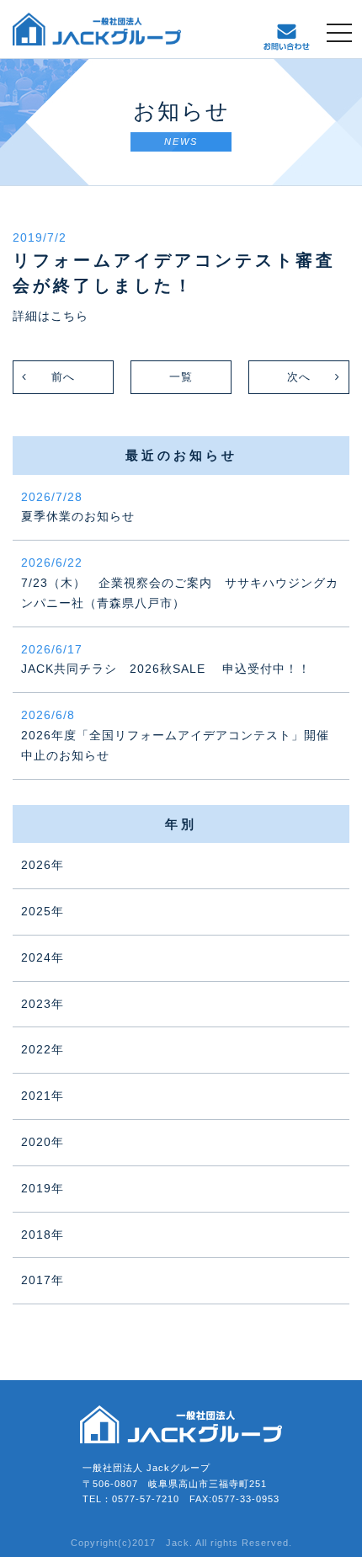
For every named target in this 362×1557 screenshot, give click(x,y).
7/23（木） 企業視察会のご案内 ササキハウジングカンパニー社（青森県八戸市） (179, 583)
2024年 (42, 957)
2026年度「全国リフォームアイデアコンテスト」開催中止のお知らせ (175, 735)
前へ (63, 377)
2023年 (42, 1003)
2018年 (42, 1234)
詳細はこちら (50, 316)
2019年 (42, 1188)
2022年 (42, 1049)
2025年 (42, 911)
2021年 (42, 1095)
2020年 (42, 1142)
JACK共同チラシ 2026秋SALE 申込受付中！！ (166, 659)
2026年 (42, 865)
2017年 (42, 1280)
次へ (299, 377)
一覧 (181, 377)
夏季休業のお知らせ (78, 507)
